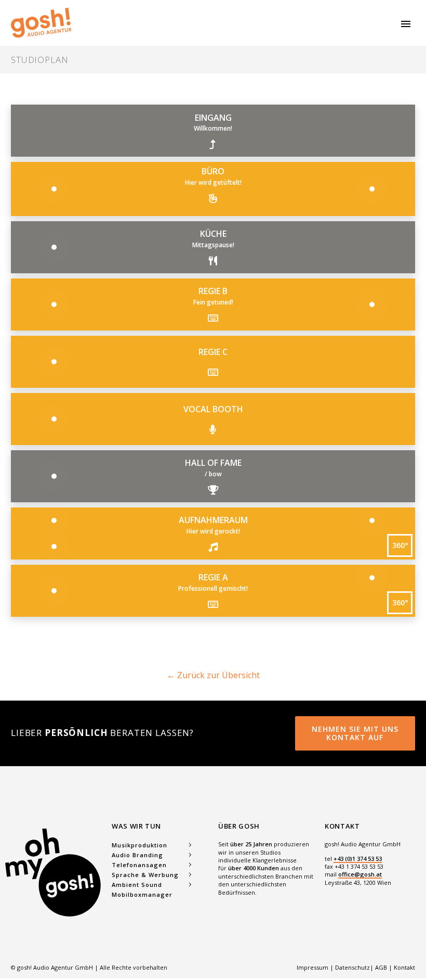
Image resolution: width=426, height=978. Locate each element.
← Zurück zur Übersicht (213, 675)
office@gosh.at (360, 874)
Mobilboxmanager (142, 894)
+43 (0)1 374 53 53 (358, 858)
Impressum (313, 967)
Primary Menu (405, 24)
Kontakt (404, 967)
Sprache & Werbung (145, 875)
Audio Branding (137, 855)
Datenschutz (352, 967)
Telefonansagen (139, 865)
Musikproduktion (139, 845)
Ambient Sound (137, 884)
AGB (381, 967)
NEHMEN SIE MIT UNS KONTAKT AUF (355, 733)
